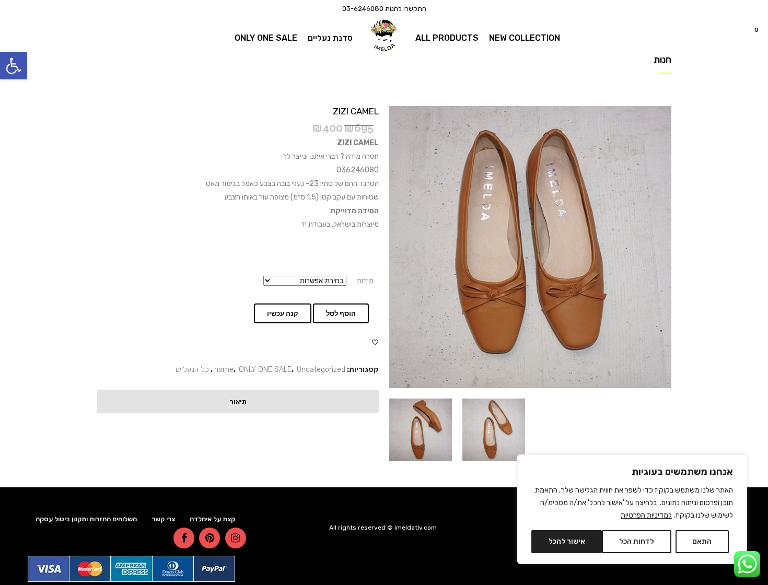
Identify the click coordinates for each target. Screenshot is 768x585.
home (224, 369)
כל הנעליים (192, 369)
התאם (702, 541)
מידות (365, 280)
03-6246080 (362, 9)
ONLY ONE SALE (265, 369)
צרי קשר (163, 519)
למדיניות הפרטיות (646, 515)
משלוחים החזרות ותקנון (104, 519)
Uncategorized (321, 369)
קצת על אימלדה (212, 519)
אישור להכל (567, 541)
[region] (632, 509)
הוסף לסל (341, 314)
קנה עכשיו (282, 314)
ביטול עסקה (53, 519)
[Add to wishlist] (375, 342)
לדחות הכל (636, 541)
